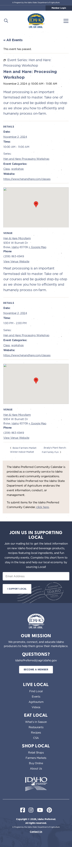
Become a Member (36, 670)
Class (6, 168)
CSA (36, 738)
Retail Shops (36, 752)
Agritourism (36, 702)
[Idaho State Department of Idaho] (36, 784)
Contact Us (36, 831)
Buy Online (36, 763)
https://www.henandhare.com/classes (26, 179)
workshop (17, 168)
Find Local (36, 691)
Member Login (59, 8)
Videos (36, 707)
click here (42, 507)
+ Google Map (37, 247)
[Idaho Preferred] (36, 20)
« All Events (12, 40)
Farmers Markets (36, 758)
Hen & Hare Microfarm (17, 238)
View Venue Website (16, 261)
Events (36, 696)
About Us (36, 768)
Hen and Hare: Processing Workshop (26, 158)
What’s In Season (36, 722)
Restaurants (36, 727)
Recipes (36, 732)
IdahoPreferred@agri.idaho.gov (36, 660)
